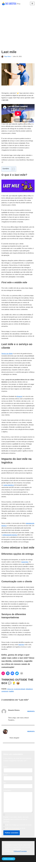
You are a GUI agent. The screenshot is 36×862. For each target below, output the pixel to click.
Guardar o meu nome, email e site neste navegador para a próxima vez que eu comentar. (16, 819)
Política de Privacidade (20, 851)
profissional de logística (10, 535)
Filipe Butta (7, 56)
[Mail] (21, 673)
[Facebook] (12, 673)
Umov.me (10, 689)
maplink (11, 691)
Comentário (7, 790)
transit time (24, 562)
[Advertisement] (18, 31)
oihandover (29, 689)
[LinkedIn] (8, 673)
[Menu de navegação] (32, 3)
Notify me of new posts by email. (15, 828)
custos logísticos (8, 485)
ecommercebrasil (19, 689)
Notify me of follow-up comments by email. (18, 825)
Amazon (19, 396)
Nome (5, 767)
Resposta (31, 711)
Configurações (16, 849)
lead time (21, 644)
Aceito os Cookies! (8, 859)
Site (4, 782)
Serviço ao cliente (7, 353)
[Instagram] (3, 673)
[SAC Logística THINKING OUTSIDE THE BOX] (11, 3)
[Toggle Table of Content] (12, 169)
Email (5, 775)
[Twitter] (17, 673)
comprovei (4, 691)
